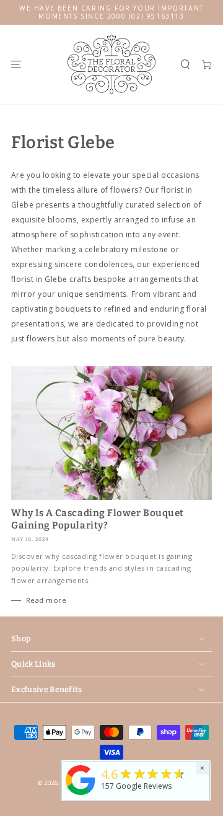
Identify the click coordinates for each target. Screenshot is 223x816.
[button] (185, 64)
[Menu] (16, 64)
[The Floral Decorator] (80, 796)
